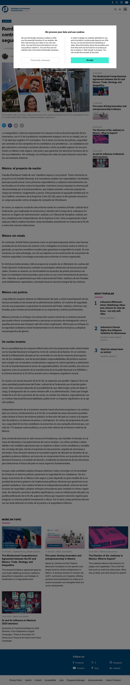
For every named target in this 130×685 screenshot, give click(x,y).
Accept (89, 60)
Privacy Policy (61, 71)
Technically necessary (40, 60)
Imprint (71, 71)
